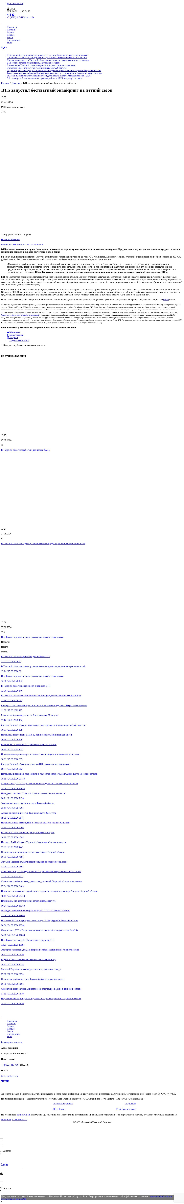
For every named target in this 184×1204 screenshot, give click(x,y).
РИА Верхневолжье (126, 1109)
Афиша (10, 32)
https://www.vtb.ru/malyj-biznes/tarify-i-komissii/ (20, 315)
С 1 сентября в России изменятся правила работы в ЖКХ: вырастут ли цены (44, 78)
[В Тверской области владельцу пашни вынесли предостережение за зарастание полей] (92, 489)
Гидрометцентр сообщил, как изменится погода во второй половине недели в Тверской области (54, 70)
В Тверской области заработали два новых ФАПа (25, 450)
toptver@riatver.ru (9, 1076)
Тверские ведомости (63, 1103)
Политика (12, 27)
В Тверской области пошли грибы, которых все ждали (33, 63)
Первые (11, 35)
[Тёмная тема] (5, 47)
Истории (11, 29)
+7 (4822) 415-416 (20, 17)
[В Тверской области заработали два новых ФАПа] (92, 396)
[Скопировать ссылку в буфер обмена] (2, 107)
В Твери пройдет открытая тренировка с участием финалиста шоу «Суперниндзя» (47, 55)
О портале (6, 1119)
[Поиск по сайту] (2, 47)
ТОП (9, 42)
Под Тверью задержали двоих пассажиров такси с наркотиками (32, 637)
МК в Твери (59, 1109)
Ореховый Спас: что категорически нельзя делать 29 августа (36, 68)
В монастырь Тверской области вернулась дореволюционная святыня (41, 65)
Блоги (10, 37)
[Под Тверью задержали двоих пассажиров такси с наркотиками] (92, 583)
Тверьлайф (130, 1103)
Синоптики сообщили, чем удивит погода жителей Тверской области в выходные (47, 57)
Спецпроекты (13, 40)
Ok (24, 1199)
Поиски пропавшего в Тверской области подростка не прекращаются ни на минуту (48, 60)
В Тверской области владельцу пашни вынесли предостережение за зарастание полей (43, 543)
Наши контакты (19, 1119)
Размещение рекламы (11, 1042)
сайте (166, 299)
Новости (5, 239)
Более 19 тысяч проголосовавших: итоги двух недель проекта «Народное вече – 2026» (49, 75)
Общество (15, 239)
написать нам (23, 1114)
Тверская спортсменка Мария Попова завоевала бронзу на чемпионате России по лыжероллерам (54, 73)
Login (4, 1164)
